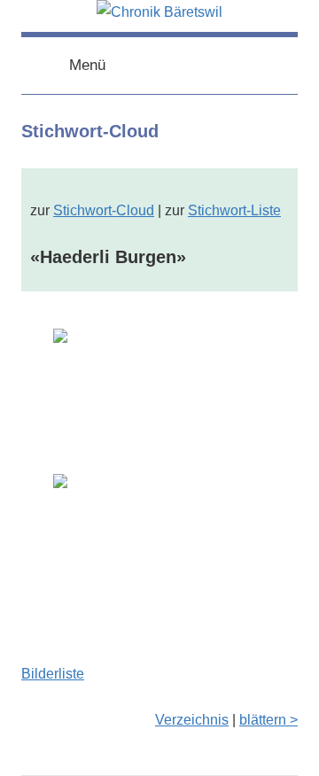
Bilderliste (52, 673)
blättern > (268, 719)
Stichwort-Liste (234, 210)
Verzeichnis (192, 719)
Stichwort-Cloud (103, 210)
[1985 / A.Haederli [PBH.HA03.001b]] (159, 545)
